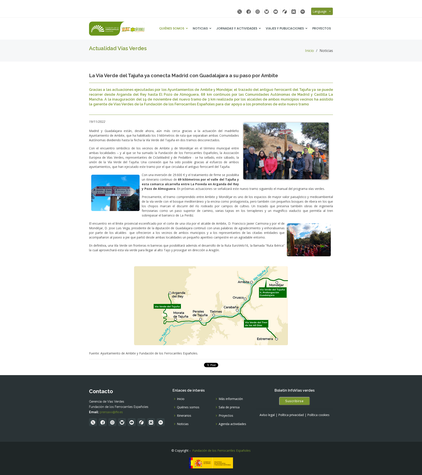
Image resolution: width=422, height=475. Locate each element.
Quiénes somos (171, 28)
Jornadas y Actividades (236, 28)
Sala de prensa (229, 407)
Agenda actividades (232, 423)
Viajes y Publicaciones (285, 28)
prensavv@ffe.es (111, 412)
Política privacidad (291, 414)
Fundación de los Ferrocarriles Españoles (221, 450)
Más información (231, 398)
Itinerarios (184, 415)
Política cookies (318, 414)
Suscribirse (294, 401)
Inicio (309, 50)
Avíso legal (267, 414)
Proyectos (321, 28)
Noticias (200, 28)
